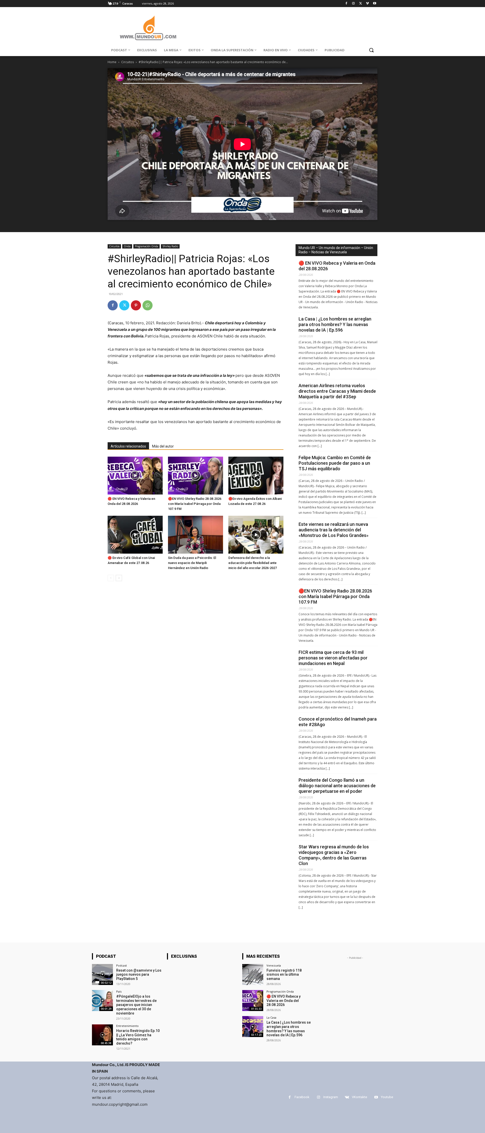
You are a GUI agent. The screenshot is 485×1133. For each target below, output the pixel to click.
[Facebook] (346, 4)
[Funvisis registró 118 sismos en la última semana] (252, 974)
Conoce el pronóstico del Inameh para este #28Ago (338, 721)
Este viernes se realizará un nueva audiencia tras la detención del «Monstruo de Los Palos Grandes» (334, 530)
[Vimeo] (367, 4)
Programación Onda (146, 246)
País (119, 991)
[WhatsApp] (147, 305)
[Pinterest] (136, 305)
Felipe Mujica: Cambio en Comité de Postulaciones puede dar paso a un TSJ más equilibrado (335, 463)
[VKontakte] (347, 1097)
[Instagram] (353, 4)
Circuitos (127, 62)
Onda (127, 246)
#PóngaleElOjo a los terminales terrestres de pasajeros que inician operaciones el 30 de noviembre (136, 1004)
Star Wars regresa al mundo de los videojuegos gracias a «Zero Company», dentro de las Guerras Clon (334, 855)
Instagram (330, 1097)
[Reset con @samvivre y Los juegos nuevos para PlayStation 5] (102, 974)
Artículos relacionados (128, 446)
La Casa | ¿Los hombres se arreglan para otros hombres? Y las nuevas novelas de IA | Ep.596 (335, 324)
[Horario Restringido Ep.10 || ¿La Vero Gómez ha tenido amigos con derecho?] (102, 1034)
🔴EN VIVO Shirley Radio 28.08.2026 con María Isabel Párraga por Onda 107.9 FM (194, 504)
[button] (371, 50)
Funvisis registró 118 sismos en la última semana (284, 974)
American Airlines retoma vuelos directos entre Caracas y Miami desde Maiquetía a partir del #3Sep (337, 391)
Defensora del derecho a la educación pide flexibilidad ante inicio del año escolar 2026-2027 (252, 563)
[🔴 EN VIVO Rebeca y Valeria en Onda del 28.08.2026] (135, 476)
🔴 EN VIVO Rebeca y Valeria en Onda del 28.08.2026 (337, 265)
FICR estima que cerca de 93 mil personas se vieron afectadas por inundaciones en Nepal (333, 658)
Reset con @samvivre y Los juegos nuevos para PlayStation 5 (138, 974)
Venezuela (273, 965)
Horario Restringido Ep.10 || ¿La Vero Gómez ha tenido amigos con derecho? (138, 1037)
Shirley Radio (170, 246)
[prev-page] (111, 578)
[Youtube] (374, 4)
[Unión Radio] (148, 28)
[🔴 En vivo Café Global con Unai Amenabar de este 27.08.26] (135, 535)
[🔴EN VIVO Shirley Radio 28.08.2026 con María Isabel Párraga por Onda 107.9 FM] (195, 476)
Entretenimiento (127, 1025)
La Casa (271, 1017)
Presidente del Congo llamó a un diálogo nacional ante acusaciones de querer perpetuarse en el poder (337, 785)
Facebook (302, 1097)
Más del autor (163, 446)
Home (112, 62)
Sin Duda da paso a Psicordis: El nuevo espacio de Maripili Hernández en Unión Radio (192, 563)
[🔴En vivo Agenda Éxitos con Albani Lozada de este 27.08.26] (255, 476)
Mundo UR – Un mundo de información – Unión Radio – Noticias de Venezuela (336, 250)
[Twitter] (360, 4)
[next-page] (119, 578)
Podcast (121, 965)
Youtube (387, 1097)
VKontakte (359, 1097)
